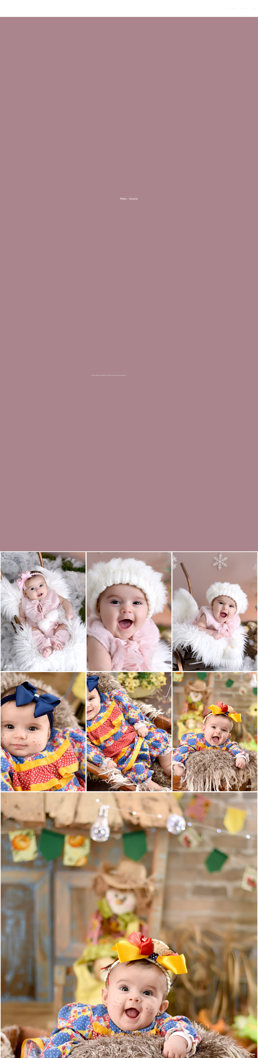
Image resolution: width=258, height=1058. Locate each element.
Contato (254, 8)
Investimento (244, 8)
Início (225, 8)
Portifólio (233, 8)
